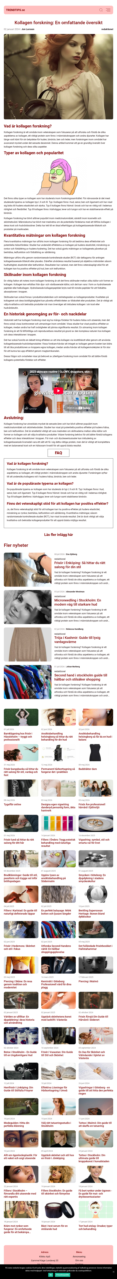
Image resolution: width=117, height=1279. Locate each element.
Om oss (79, 1260)
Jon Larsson (28, 29)
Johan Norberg (73, 666)
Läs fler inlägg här (58, 535)
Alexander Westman (75, 591)
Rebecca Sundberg (74, 629)
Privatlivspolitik (62, 1275)
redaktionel (107, 29)
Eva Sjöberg (71, 554)
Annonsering (79, 1256)
